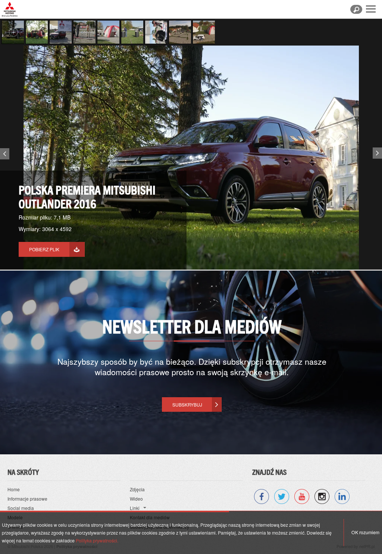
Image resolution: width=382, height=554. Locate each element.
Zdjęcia (137, 489)
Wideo (136, 498)
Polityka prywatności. (97, 540)
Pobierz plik (44, 249)
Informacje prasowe (27, 498)
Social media (20, 508)
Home (13, 489)
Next (378, 151)
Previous (3, 155)
